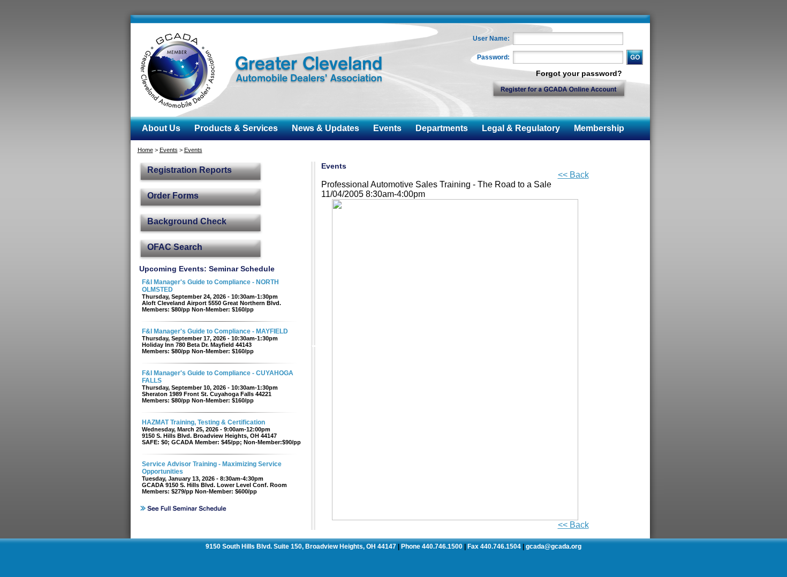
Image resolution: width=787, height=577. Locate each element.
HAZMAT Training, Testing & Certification (203, 422)
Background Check (186, 221)
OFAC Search (174, 247)
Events (169, 150)
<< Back (573, 174)
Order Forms (173, 195)
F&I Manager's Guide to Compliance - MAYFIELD (215, 331)
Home (145, 150)
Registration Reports (189, 169)
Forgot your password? (579, 73)
